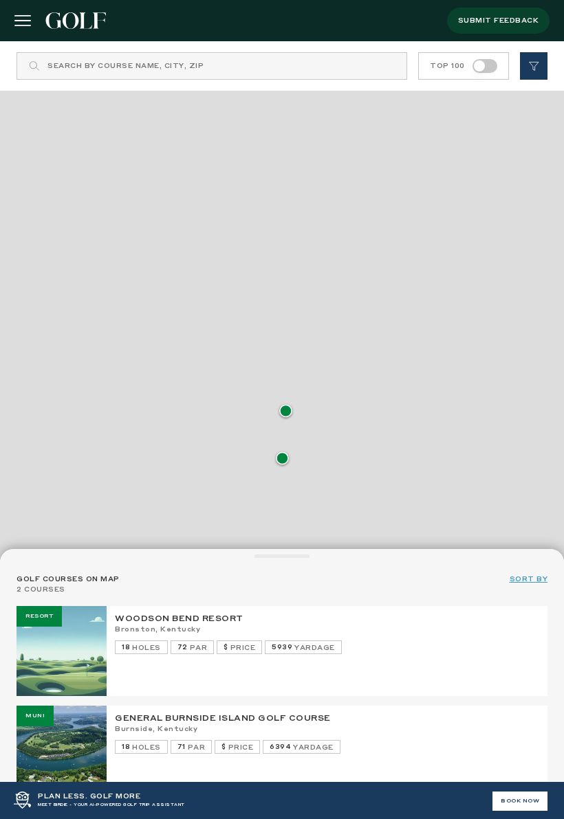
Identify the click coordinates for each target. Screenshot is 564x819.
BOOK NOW (520, 801)
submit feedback (498, 20)
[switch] (485, 66)
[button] (285, 411)
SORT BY (529, 579)
